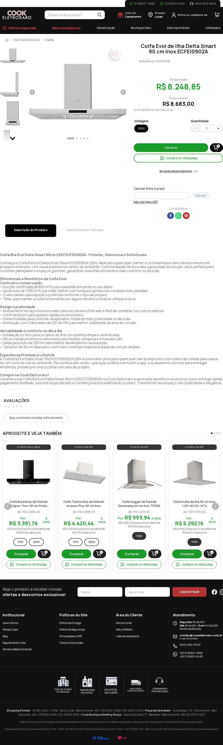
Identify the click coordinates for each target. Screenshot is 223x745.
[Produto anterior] (7, 506)
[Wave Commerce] (101, 738)
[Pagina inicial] (6, 39)
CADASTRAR (189, 592)
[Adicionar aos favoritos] (46, 457)
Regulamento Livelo (14, 643)
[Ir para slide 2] (214, 433)
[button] (78, 92)
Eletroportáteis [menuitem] (178, 28)
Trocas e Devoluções (71, 643)
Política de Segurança (72, 629)
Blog (5, 636)
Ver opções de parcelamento (175, 171)
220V (36, 542)
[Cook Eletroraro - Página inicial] (17, 14)
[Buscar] (99, 14)
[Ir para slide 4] (219, 433)
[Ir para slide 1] (212, 433)
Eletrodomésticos (27, 39)
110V (20, 542)
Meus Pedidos (124, 629)
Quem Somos (10, 623)
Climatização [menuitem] (105, 28)
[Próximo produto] (215, 506)
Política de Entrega (70, 623)
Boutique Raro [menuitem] (141, 28)
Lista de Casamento (127, 636)
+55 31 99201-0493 (191, 656)
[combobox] (69, 14)
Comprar (21, 554)
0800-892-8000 (190, 644)
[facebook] (170, 216)
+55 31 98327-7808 (191, 653)
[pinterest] (186, 216)
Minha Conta (124, 623)
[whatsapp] (178, 216)
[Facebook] (214, 592)
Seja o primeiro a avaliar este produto (36, 418)
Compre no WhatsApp (31, 564)
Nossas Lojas (10, 629)
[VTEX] (122, 738)
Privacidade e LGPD (70, 636)
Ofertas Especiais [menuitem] (22, 28)
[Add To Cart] (216, 147)
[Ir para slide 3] (217, 433)
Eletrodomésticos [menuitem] (66, 28)
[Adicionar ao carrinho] (44, 553)
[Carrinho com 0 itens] (217, 15)
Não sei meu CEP (146, 201)
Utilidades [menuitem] (213, 28)
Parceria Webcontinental (17, 649)
